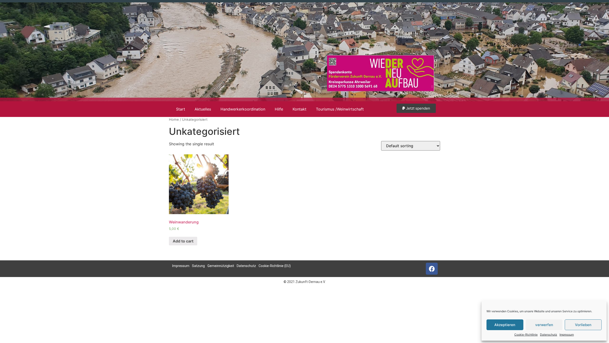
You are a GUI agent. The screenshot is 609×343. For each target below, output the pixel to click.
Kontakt (299, 109)
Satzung (198, 266)
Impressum (567, 334)
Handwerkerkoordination (243, 109)
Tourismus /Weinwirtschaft (340, 109)
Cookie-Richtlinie (526, 334)
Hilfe (279, 109)
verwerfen (544, 325)
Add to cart (183, 241)
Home (174, 119)
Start (180, 109)
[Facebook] (432, 269)
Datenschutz (548, 334)
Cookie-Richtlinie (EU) (275, 266)
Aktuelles (203, 109)
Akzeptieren (504, 325)
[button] (416, 108)
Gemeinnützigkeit (220, 266)
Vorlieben (583, 325)
